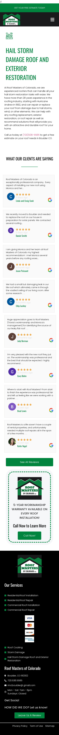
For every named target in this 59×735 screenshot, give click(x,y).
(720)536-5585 (31, 135)
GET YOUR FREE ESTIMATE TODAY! (29, 7)
